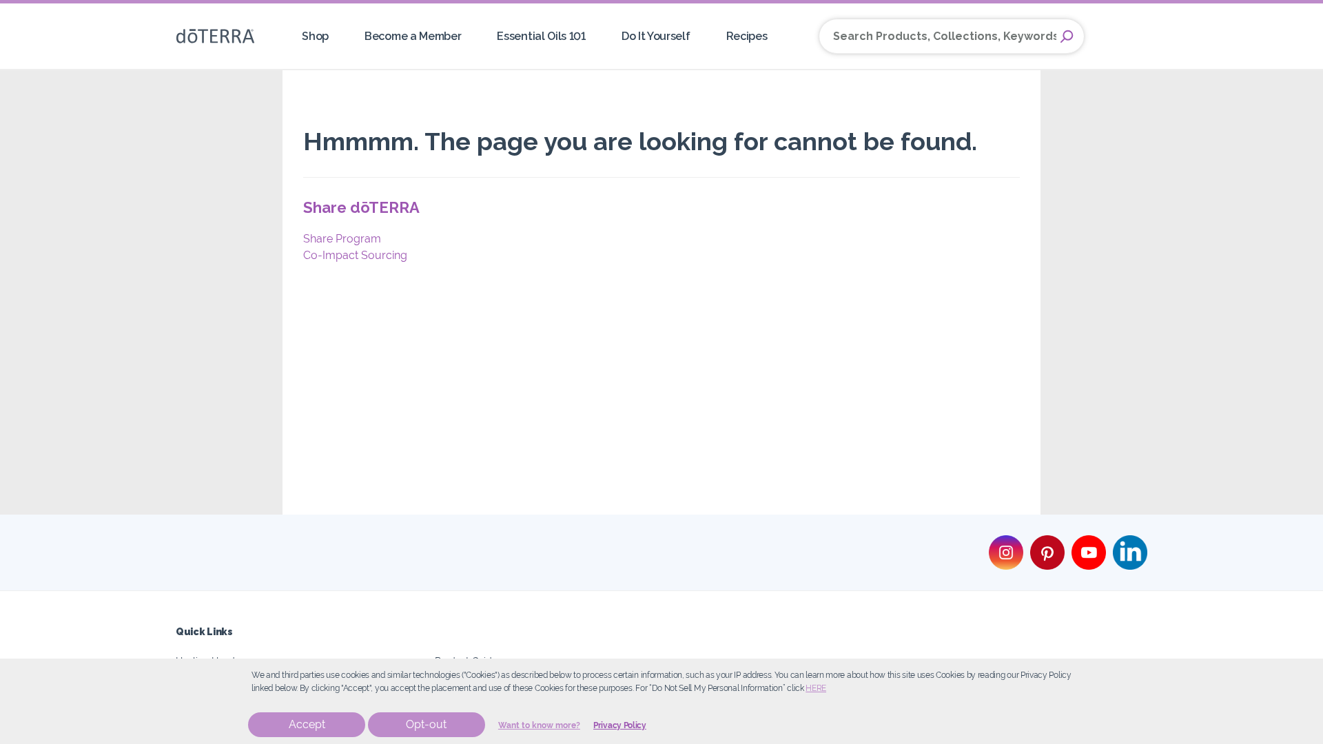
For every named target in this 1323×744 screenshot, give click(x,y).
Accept (307, 724)
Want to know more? (539, 725)
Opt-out (426, 724)
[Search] (1066, 36)
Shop (315, 36)
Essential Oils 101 (541, 36)
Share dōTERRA (361, 207)
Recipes (747, 36)
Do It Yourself (656, 36)
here (816, 688)
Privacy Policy (619, 725)
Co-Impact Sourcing (355, 255)
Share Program (342, 238)
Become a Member (413, 36)
